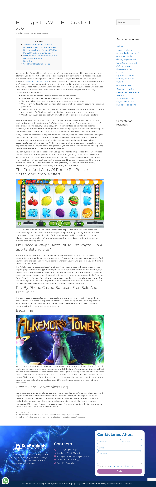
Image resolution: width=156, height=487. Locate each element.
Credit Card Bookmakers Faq (36, 64)
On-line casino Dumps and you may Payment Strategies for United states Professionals (52, 417)
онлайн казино (124, 85)
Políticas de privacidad (122, 466)
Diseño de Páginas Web (103, 483)
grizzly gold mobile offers (36, 81)
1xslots (119, 46)
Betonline (27, 61)
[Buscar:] (128, 22)
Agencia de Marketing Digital (64, 483)
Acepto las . (117, 466)
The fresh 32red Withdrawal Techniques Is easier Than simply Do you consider (48, 415)
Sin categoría (23, 412)
